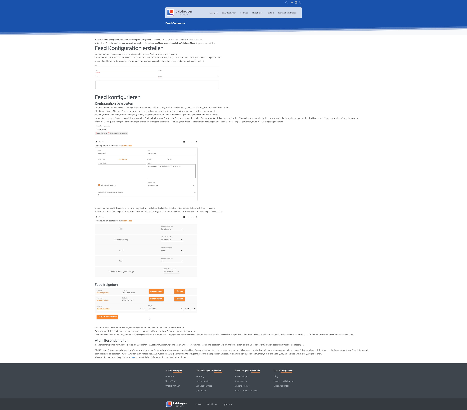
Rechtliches (212, 404)
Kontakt (198, 404)
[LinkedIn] (296, 2)
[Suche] (286, 2)
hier (133, 357)
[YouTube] (292, 2)
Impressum (227, 404)
